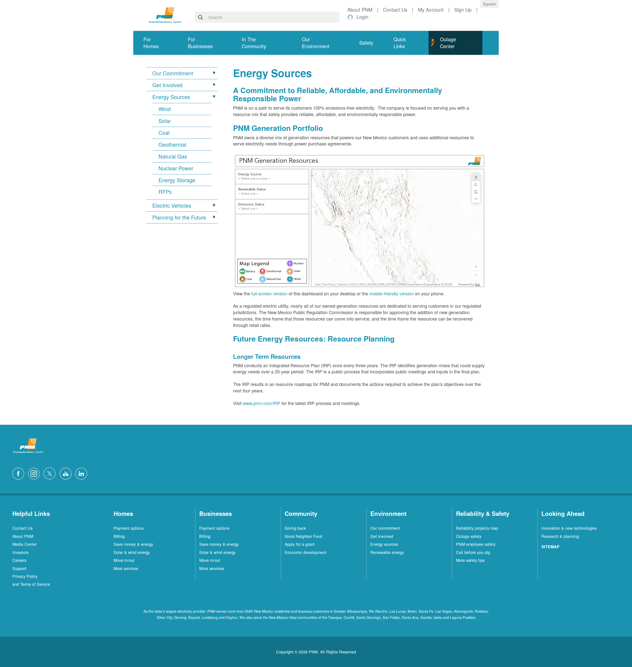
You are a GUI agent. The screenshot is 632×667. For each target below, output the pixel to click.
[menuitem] (155, 43)
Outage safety (468, 536)
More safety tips (470, 560)
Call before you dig (473, 552)
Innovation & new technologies (569, 528)
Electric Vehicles (171, 205)
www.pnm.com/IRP (261, 403)
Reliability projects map (477, 528)
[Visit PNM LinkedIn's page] (82, 472)
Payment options (129, 528)
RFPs (165, 191)
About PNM (22, 536)
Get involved (381, 536)
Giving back (295, 528)
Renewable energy (387, 552)
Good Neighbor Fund (303, 536)
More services (126, 568)
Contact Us (22, 528)
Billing (119, 536)
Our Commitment (172, 73)
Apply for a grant (300, 544)
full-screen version (269, 293)
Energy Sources (171, 97)
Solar (164, 120)
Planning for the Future (179, 217)
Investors (20, 552)
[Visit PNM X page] (51, 472)
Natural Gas (172, 156)
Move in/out (124, 560)
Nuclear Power (175, 168)
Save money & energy (133, 544)
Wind (164, 109)
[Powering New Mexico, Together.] (165, 14)
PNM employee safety (475, 544)
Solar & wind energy (132, 552)
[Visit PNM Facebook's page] (19, 472)
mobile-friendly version (391, 293)
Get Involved (167, 85)
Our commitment (385, 528)
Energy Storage (176, 180)
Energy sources (384, 544)
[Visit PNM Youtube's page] (67, 472)
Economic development (305, 552)
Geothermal (172, 144)
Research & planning (560, 536)
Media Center (24, 544)
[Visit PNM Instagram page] (35, 472)
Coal (164, 132)
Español (489, 3)
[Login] (351, 16)
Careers (19, 560)
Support (19, 568)
